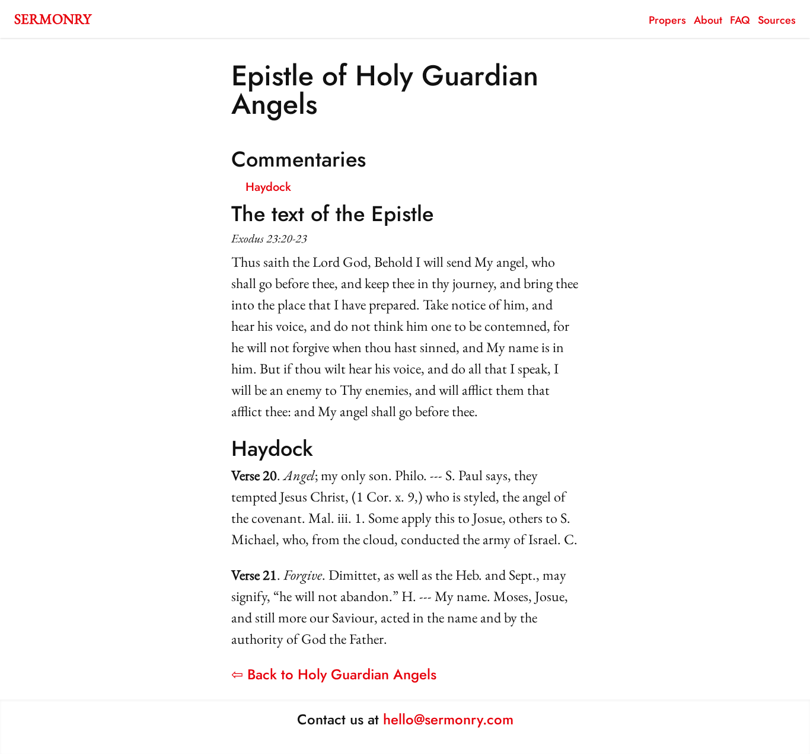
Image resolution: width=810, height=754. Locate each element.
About (708, 20)
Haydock (268, 187)
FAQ (740, 20)
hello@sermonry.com (448, 719)
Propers (667, 20)
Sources (777, 20)
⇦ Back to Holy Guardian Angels (333, 674)
